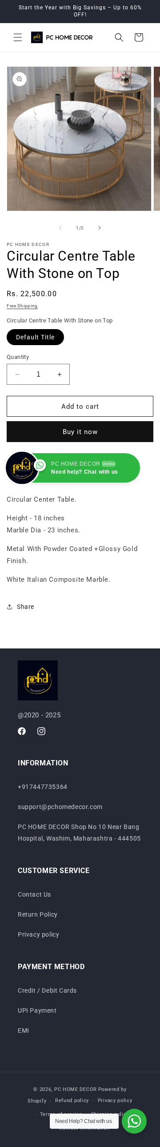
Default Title (35, 337)
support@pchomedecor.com (60, 806)
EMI (23, 1030)
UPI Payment (37, 1010)
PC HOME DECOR (75, 1089)
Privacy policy (38, 934)
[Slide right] (99, 227)
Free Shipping (22, 305)
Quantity (18, 357)
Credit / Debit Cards (47, 990)
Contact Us (34, 894)
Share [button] (25, 606)
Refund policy (72, 1100)
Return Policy (38, 914)
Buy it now (80, 432)
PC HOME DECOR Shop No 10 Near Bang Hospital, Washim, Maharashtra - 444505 (79, 832)
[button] (18, 37)
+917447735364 (43, 786)
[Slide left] (60, 227)
